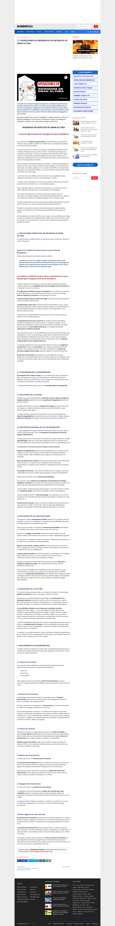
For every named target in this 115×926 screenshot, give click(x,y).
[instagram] (93, 32)
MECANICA (91, 889)
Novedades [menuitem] (20, 31)
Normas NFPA (33, 887)
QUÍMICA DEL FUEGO (80, 99)
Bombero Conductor (22, 897)
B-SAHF (95, 909)
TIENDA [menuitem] (72, 31)
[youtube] (97, 32)
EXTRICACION (85, 889)
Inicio (18, 37)
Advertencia (95, 923)
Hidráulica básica (21, 892)
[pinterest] (95, 32)
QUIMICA (75, 887)
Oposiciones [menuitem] (29, 31)
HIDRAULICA (80, 911)
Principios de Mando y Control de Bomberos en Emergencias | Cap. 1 (83, 57)
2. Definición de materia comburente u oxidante (86, 142)
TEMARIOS (89, 898)
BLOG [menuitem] (66, 31)
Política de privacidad (58, 923)
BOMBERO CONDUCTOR (81, 96)
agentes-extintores (77, 907)
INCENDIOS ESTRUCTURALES (83, 88)
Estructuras (33, 892)
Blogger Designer (32, 923)
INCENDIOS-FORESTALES (78, 891)
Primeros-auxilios (77, 889)
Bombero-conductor (78, 896)
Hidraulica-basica (90, 885)
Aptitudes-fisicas (77, 902)
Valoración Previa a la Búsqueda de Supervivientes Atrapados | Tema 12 (88, 149)
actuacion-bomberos (78, 914)
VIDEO (94, 898)
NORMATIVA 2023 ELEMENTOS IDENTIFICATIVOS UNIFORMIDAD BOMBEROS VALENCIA (60, 912)
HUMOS (83, 902)
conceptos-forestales (88, 896)
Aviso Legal (69, 923)
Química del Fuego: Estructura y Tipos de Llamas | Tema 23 (61, 885)
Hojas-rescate (87, 911)
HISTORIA (80, 909)
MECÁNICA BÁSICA (80, 92)
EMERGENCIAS (76, 905)
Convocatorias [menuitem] (49, 31)
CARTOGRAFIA (89, 907)
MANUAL (87, 887)
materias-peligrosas (88, 909)
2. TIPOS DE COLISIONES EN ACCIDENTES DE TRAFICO (59, 898)
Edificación (33, 889)
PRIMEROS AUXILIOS (80, 103)
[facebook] (88, 32)
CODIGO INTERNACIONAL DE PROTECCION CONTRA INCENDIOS (61, 905)
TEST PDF (32, 899)
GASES (89, 894)
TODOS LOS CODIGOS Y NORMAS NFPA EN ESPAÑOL (88, 155)
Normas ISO (83, 905)
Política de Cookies (78, 923)
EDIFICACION (81, 887)
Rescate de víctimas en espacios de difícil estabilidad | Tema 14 (88, 122)
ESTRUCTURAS (76, 900)
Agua (83, 907)
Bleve (88, 905)
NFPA (86, 891)
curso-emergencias (25, 37)
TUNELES (93, 902)
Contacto (88, 923)
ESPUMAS (75, 909)
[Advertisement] (57, 11)
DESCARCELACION (34, 897)
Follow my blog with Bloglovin (82, 918)
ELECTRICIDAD (76, 898)
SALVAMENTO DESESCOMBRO (83, 111)
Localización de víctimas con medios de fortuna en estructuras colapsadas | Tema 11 (89, 129)
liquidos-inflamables (85, 900)
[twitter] (90, 32)
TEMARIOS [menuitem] (59, 31)
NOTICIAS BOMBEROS (22, 902)
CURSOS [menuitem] (39, 31)
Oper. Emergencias (35, 894)
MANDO (88, 902)
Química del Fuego (21, 887)
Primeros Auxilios (21, 889)
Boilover (75, 911)
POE (93, 911)
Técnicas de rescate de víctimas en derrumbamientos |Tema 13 (88, 135)
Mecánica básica (21, 894)
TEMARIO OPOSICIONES (23, 899)
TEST (74, 885)
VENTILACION (83, 898)
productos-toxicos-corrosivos (80, 894)
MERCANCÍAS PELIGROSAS (82, 107)
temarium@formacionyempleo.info (41, 851)
